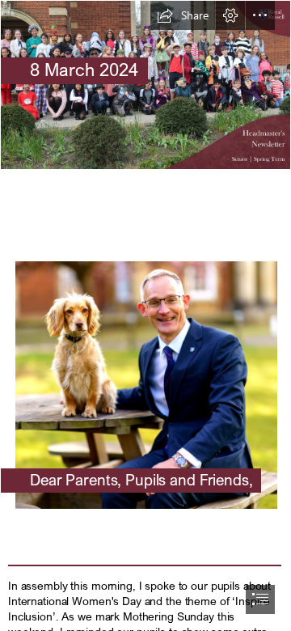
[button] (182, 15)
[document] (145, 315)
